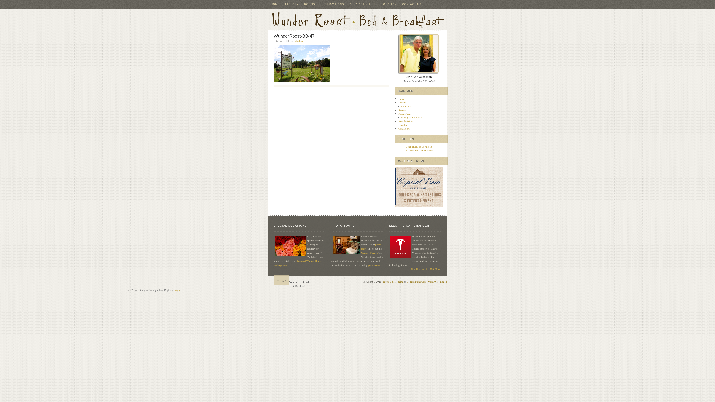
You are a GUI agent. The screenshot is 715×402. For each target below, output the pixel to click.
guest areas (374, 265)
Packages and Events (411, 117)
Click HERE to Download (419, 146)
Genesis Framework (416, 281)
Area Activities (363, 4)
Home (275, 4)
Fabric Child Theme (393, 281)
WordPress (433, 281)
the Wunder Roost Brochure (419, 150)
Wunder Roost (357, 19)
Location (389, 4)
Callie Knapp (299, 41)
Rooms (309, 4)
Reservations (331, 4)
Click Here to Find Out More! (425, 269)
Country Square (369, 252)
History (290, 4)
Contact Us (411, 4)
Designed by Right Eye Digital (155, 290)
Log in (443, 281)
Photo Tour (406, 106)
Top (283, 280)
